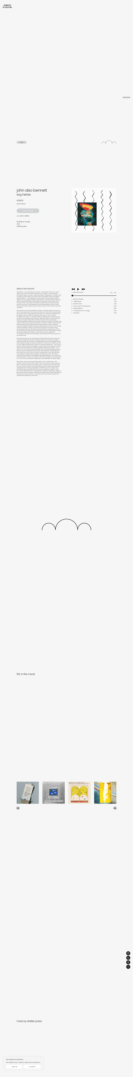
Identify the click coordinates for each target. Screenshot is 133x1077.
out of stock (28, 210)
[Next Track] (83, 289)
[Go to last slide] (18, 808)
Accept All (32, 1067)
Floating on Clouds (23, 222)
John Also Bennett (32, 190)
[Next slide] (115, 808)
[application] (93, 292)
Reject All (14, 1067)
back (21, 142)
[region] (23, 1063)
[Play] (80, 289)
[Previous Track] (73, 289)
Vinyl (18, 224)
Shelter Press (22, 226)
